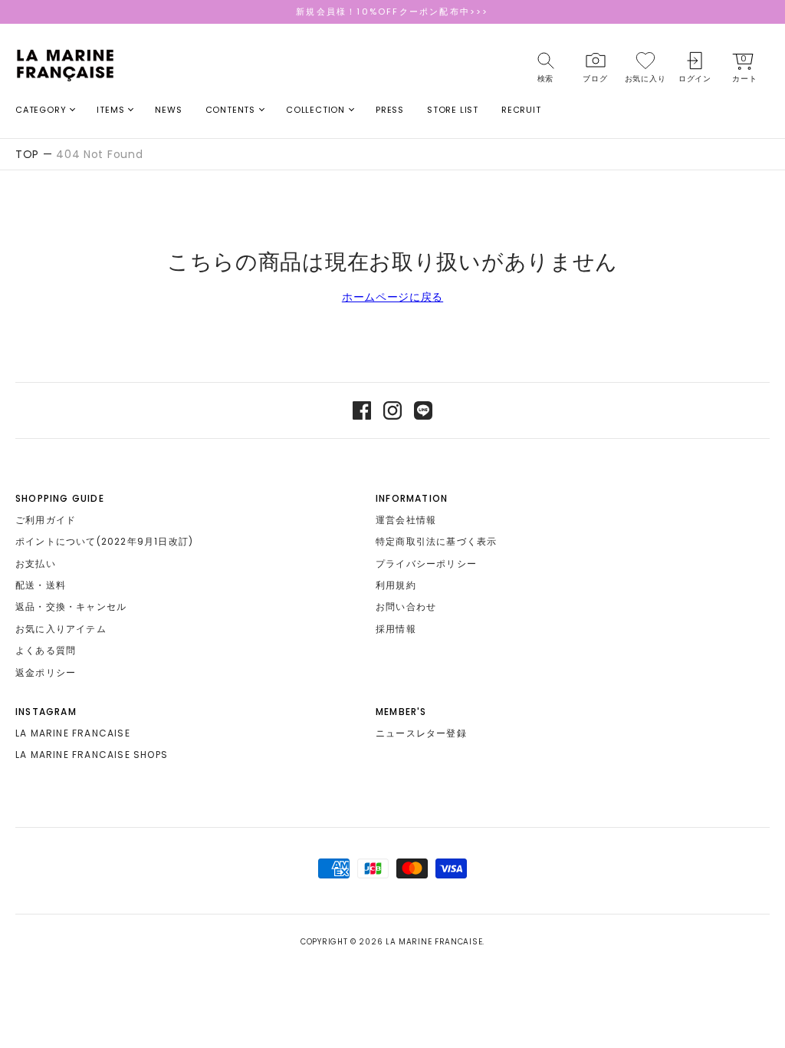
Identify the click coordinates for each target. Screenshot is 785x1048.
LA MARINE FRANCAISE (72, 733)
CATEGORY (40, 110)
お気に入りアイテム (61, 628)
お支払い (35, 563)
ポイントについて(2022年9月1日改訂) (104, 541)
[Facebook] (362, 410)
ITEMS (110, 110)
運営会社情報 (406, 519)
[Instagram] (392, 410)
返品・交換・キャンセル (70, 606)
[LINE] (423, 410)
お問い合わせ (406, 606)
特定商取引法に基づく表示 (436, 541)
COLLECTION (315, 110)
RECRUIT (521, 110)
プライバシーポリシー (426, 563)
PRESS (390, 110)
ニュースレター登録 (421, 733)
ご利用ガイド (45, 519)
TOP (27, 154)
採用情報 (396, 628)
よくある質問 (45, 650)
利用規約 (396, 585)
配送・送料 (40, 585)
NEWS (168, 110)
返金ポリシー (45, 672)
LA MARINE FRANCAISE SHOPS (91, 754)
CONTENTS (230, 110)
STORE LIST (452, 110)
